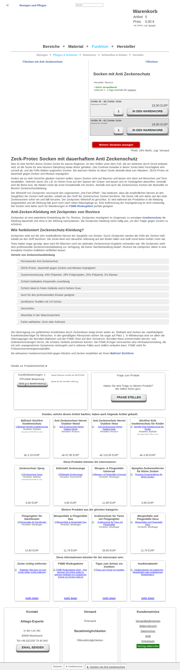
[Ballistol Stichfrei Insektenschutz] (32, 427)
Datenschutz (148, 631)
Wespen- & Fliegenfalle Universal (109, 470)
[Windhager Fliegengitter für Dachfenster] (32, 522)
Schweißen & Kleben (114, 55)
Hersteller (126, 46)
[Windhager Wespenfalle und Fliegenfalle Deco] (148, 524)
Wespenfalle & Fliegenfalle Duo (70, 517)
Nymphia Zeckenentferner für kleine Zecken (148, 470)
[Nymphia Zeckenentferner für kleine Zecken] (148, 477)
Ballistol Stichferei (122, 353)
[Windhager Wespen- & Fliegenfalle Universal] (109, 474)
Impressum (148, 641)
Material (75, 46)
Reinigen (42, 55)
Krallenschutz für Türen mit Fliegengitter (109, 517)
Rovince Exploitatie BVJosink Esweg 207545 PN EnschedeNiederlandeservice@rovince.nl (41, 365)
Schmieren (89, 55)
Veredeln (138, 55)
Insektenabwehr (148, 563)
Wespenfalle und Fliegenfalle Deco (148, 517)
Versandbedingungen (148, 621)
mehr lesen (31, 598)
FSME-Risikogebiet (81, 206)
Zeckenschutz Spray (32, 468)
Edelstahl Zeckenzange (70, 468)
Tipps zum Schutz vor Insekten (109, 565)
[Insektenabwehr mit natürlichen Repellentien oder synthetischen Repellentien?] (148, 575)
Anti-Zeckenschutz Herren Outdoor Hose (109, 422)
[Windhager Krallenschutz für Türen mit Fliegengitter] (109, 524)
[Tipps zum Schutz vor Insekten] (109, 570)
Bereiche (51, 46)
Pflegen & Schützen (65, 55)
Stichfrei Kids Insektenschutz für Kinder (148, 422)
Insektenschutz (151, 217)
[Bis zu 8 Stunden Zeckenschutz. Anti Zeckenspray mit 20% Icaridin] (32, 474)
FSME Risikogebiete (70, 563)
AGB (148, 636)
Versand (151, 25)
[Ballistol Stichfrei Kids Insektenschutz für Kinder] (148, 429)
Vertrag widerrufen (148, 646)
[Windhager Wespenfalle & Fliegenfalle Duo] (70, 522)
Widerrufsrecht (148, 626)
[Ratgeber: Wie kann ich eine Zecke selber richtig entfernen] (32, 572)
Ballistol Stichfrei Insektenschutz (32, 422)
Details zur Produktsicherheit (27, 365)
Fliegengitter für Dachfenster (32, 517)
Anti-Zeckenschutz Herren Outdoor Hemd (70, 422)
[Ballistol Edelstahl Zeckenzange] (70, 474)
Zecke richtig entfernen (32, 563)
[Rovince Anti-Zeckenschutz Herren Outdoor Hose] (109, 429)
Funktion (100, 46)
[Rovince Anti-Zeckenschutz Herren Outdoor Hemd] (70, 429)
